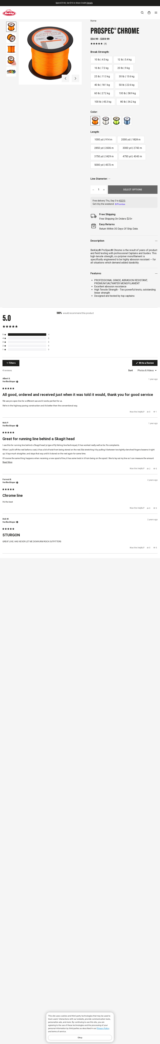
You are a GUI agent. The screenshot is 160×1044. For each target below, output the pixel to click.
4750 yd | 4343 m (132, 156)
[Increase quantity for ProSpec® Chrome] (103, 189)
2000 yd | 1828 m (130, 139)
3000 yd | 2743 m (132, 147)
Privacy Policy (103, 1028)
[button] (65, 78)
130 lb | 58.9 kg (127, 93)
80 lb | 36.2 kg (128, 101)
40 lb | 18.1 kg (102, 84)
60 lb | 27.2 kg (102, 93)
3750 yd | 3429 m (104, 156)
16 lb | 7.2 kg (101, 68)
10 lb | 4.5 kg (101, 59)
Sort (130, 370)
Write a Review (148, 364)
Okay (80, 1037)
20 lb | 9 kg (124, 68)
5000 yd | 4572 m (104, 164)
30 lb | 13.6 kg (126, 76)
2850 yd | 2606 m (104, 147)
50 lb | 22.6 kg (126, 84)
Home (93, 21)
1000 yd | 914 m (103, 139)
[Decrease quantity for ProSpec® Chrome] (93, 189)
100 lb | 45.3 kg (102, 101)
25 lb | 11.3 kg (102, 76)
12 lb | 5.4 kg (125, 59)
